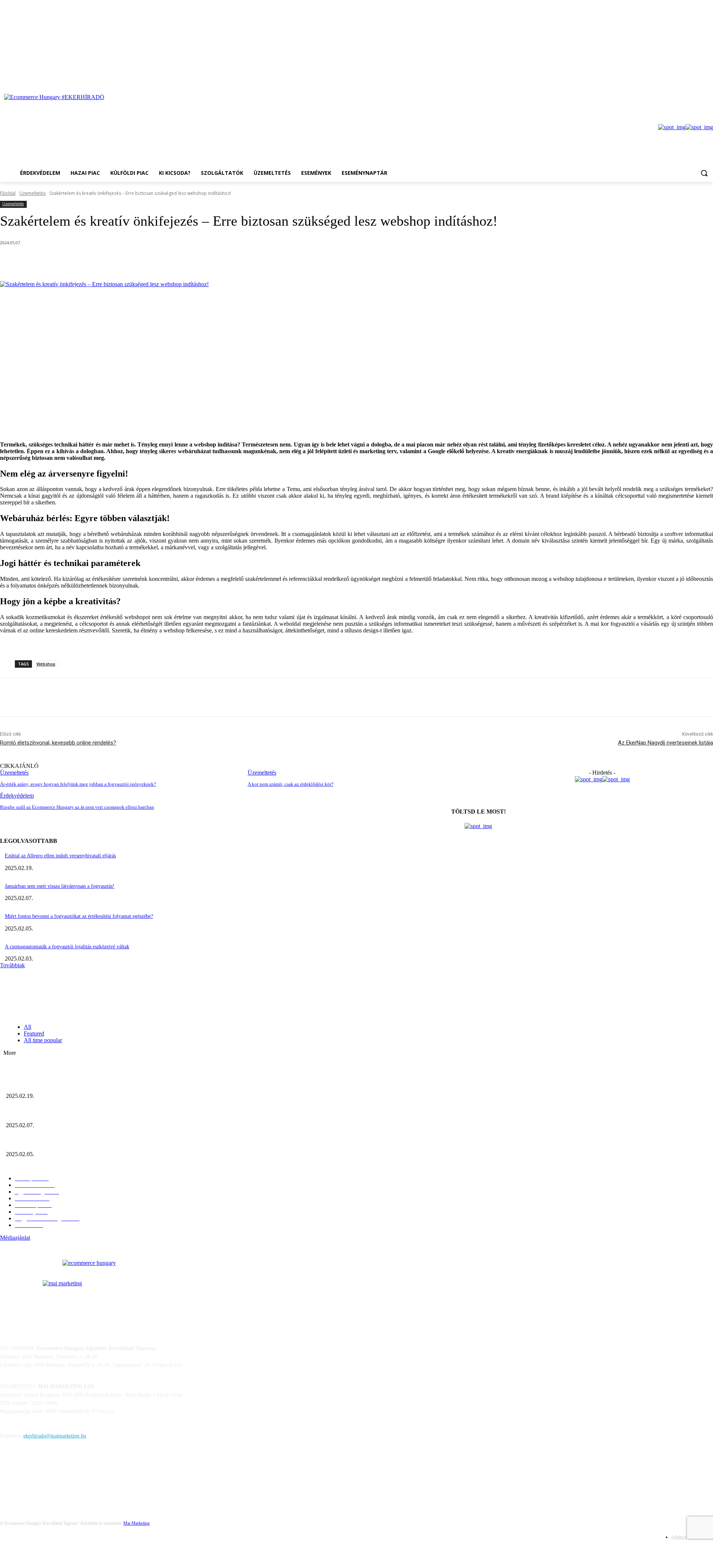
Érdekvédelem (17, 795)
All (27, 1027)
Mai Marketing (136, 1523)
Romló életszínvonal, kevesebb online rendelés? (58, 742)
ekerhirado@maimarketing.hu (54, 1436)
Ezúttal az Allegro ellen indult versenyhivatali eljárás (60, 855)
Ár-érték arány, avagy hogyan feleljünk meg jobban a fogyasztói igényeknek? (78, 784)
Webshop (45, 664)
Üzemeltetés (32, 193)
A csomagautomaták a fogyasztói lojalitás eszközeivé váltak (67, 946)
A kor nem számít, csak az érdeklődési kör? (290, 784)
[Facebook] (698, 78)
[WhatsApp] (160, 262)
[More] (187, 262)
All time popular (43, 1040)
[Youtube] (708, 78)
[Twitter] (107, 262)
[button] (704, 173)
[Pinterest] (133, 262)
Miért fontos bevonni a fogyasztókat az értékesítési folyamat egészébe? (79, 916)
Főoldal (8, 193)
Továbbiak (12, 965)
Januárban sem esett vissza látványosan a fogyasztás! (59, 886)
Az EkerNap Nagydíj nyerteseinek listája (665, 742)
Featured (34, 1033)
